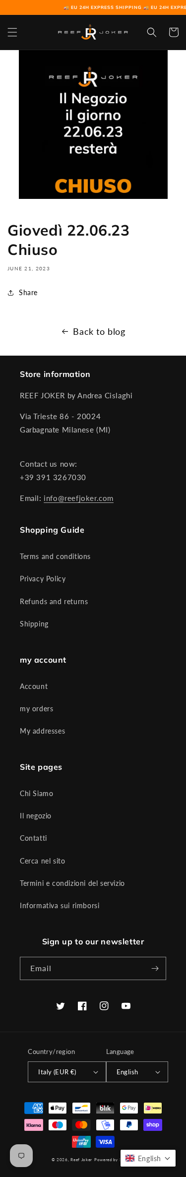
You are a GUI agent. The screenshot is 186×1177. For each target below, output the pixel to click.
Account (34, 686)
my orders (36, 708)
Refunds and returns (54, 601)
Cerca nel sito (42, 861)
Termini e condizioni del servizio (72, 883)
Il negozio (36, 815)
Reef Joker (81, 1159)
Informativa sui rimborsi (59, 905)
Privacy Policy (42, 578)
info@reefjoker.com (79, 498)
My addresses (42, 731)
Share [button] (28, 292)
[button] (12, 32)
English (127, 1072)
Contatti (33, 838)
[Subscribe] (155, 968)
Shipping (34, 623)
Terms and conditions (55, 556)
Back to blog (99, 331)
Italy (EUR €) (57, 1072)
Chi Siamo (36, 793)
